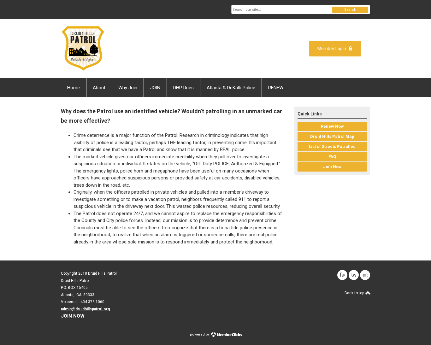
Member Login (331, 48)
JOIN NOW (73, 316)
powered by (200, 334)
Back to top (355, 293)
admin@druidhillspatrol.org (85, 309)
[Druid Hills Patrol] (123, 48)
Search (350, 10)
